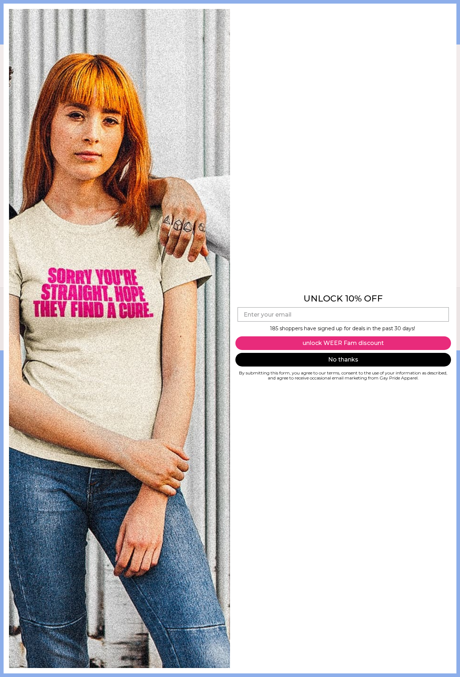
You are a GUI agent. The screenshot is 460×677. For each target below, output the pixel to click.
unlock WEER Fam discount (343, 343)
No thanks (343, 359)
